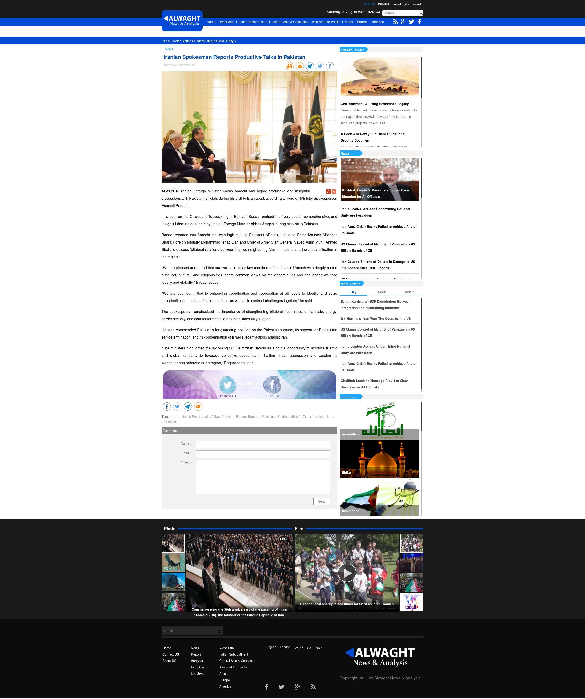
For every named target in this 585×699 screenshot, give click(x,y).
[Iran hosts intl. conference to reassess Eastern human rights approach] (411, 562)
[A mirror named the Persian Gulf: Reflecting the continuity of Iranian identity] (173, 562)
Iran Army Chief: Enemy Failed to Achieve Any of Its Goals (379, 229)
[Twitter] (282, 687)
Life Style (197, 673)
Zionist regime (313, 416)
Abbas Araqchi (221, 416)
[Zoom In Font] (329, 192)
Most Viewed (351, 283)
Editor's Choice (352, 50)
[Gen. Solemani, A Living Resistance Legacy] (380, 76)
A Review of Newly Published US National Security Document (373, 137)
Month (409, 292)
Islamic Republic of (194, 416)
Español (383, 3)
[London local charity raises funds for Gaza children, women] (411, 543)
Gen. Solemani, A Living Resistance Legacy (375, 103)
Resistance (350, 510)
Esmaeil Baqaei (246, 416)
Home (211, 21)
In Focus (347, 397)
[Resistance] (379, 497)
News (345, 153)
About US (169, 660)
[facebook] (267, 687)
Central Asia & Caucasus (290, 21)
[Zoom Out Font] (334, 192)
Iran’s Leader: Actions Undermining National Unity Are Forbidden (208, 41)
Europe (362, 21)
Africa (349, 21)
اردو (407, 3)
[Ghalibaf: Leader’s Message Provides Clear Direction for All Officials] (380, 179)
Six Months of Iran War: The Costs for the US (376, 318)
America (378, 21)
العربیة (417, 3)
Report (196, 654)
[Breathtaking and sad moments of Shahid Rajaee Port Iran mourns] (173, 582)
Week (381, 292)
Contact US (170, 654)
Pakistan (267, 416)
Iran (174, 416)
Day (353, 292)
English (369, 3)
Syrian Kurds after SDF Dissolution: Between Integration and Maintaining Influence (376, 304)
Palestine (169, 421)
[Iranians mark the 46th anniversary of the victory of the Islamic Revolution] (411, 582)
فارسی (396, 3)
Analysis (197, 660)
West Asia (227, 21)
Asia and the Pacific (326, 21)
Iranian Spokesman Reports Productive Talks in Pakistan (234, 57)
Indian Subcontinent (253, 21)
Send (322, 501)
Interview (197, 667)
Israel (330, 416)
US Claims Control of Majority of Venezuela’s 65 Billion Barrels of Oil (378, 247)
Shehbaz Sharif (288, 416)
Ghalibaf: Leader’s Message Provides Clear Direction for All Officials (375, 193)
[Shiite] (379, 459)
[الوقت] (182, 20)
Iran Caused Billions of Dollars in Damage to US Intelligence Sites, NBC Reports (378, 264)
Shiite (346, 472)
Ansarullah (350, 434)
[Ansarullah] (379, 421)
